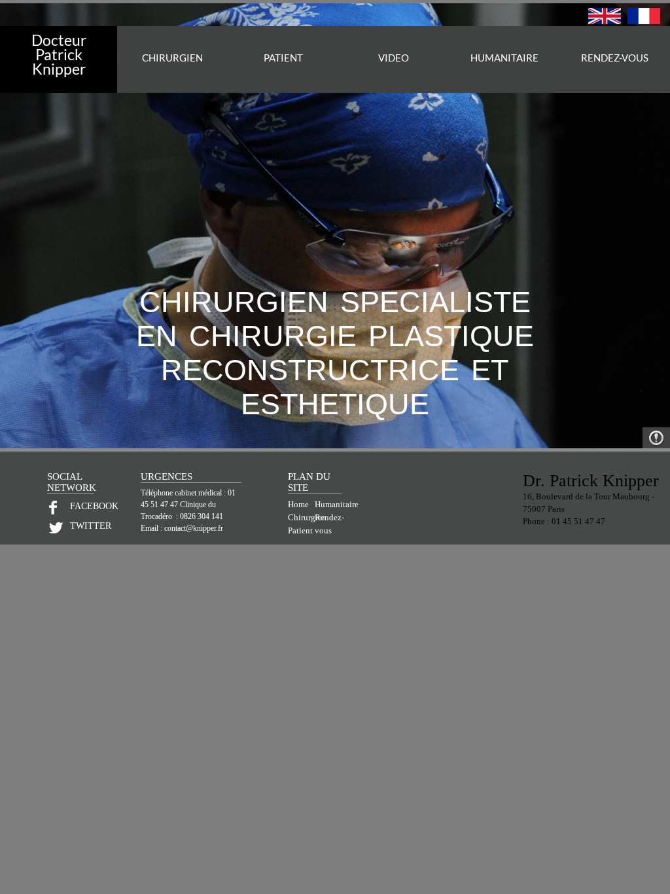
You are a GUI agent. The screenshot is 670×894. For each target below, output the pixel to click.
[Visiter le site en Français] (643, 20)
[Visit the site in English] (604, 20)
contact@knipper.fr (193, 528)
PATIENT (283, 57)
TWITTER (82, 526)
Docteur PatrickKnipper (58, 54)
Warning (656, 437)
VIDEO (393, 57)
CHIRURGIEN (172, 57)
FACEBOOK (82, 506)
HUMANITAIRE (504, 57)
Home (298, 504)
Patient (300, 530)
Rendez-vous (614, 57)
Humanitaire (337, 504)
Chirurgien (307, 517)
